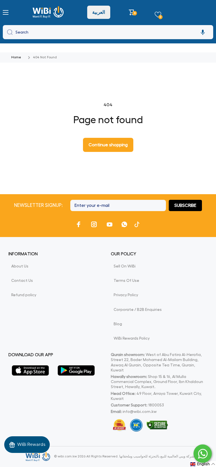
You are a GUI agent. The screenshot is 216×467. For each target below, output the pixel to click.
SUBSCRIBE (185, 205)
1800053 (156, 405)
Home (16, 57)
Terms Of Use (126, 280)
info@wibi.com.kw (140, 411)
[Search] (8, 32)
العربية (98, 12)
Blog (118, 324)
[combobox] (108, 32)
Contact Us (22, 280)
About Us (19, 266)
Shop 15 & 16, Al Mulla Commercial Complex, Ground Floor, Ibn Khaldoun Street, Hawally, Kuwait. (157, 382)
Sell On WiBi (125, 266)
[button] (132, 12)
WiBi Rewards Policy (132, 338)
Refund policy (23, 295)
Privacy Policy (126, 295)
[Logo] (48, 12)
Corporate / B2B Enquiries (138, 309)
